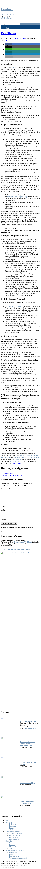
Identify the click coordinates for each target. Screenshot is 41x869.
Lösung (11, 828)
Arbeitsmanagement (15, 833)
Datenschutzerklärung (8, 867)
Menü (7, 28)
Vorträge (18, 459)
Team (11, 848)
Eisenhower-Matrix (8, 473)
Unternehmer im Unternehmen (15, 850)
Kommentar (5, 489)
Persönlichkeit (14, 839)
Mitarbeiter (8, 841)
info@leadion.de (6, 18)
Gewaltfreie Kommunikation (11, 475)
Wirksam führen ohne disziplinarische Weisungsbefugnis (27, 743)
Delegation (13, 824)
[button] (8, 44)
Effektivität (13, 852)
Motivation (13, 847)
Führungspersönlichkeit (13, 831)
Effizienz (12, 854)
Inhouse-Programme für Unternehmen (27, 457)
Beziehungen (13, 843)
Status (13, 67)
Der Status (8, 33)
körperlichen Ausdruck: (15, 306)
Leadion (6, 40)
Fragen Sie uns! (30, 729)
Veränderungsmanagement (18, 858)
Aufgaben (8, 822)
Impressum (23, 865)
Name (3, 506)
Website (3, 514)
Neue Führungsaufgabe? (28, 721)
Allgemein (8, 820)
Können (12, 845)
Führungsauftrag (14, 835)
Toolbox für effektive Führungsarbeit (27, 802)
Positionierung (14, 856)
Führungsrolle (16, 463)
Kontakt (15, 865)
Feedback (12, 826)
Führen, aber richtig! (27, 783)
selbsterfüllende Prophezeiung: (17, 197)
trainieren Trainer (15, 461)
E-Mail (3, 510)
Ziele (11, 830)
